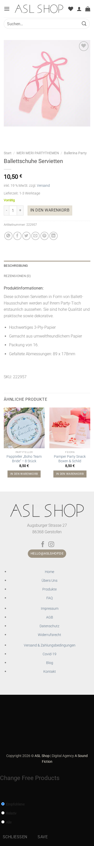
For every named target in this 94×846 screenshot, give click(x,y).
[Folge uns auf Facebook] (43, 545)
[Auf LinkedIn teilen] (53, 236)
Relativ (11, 813)
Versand (43, 186)
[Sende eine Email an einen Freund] (35, 236)
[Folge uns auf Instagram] (51, 545)
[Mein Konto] (79, 8)
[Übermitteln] (84, 23)
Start (8, 153)
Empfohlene (15, 804)
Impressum (49, 608)
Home (49, 572)
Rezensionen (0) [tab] (17, 276)
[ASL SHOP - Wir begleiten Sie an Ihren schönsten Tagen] (39, 9)
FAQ (49, 598)
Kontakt (49, 672)
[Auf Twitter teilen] (26, 236)
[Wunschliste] (70, 8)
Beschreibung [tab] (16, 266)
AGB (49, 617)
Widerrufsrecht (49, 635)
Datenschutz (49, 626)
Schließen (15, 837)
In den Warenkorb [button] (24, 474)
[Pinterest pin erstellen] (44, 236)
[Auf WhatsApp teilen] (8, 236)
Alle (8, 822)
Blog (49, 663)
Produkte (49, 589)
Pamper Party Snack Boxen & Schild (70, 458)
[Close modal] (3, 793)
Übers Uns (49, 580)
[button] (7, 8)
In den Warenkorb (49, 210)
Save (43, 837)
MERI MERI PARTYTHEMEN (38, 153)
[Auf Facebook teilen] (17, 236)
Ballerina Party (75, 153)
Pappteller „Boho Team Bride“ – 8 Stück (24, 458)
